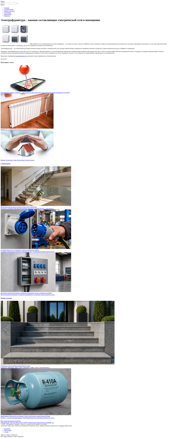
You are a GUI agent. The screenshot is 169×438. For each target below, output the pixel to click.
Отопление (7, 12)
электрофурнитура (21, 56)
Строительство (8, 9)
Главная (6, 8)
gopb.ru (62, 425)
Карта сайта (7, 14)
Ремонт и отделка (9, 11)
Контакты (7, 16)
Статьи (6, 432)
